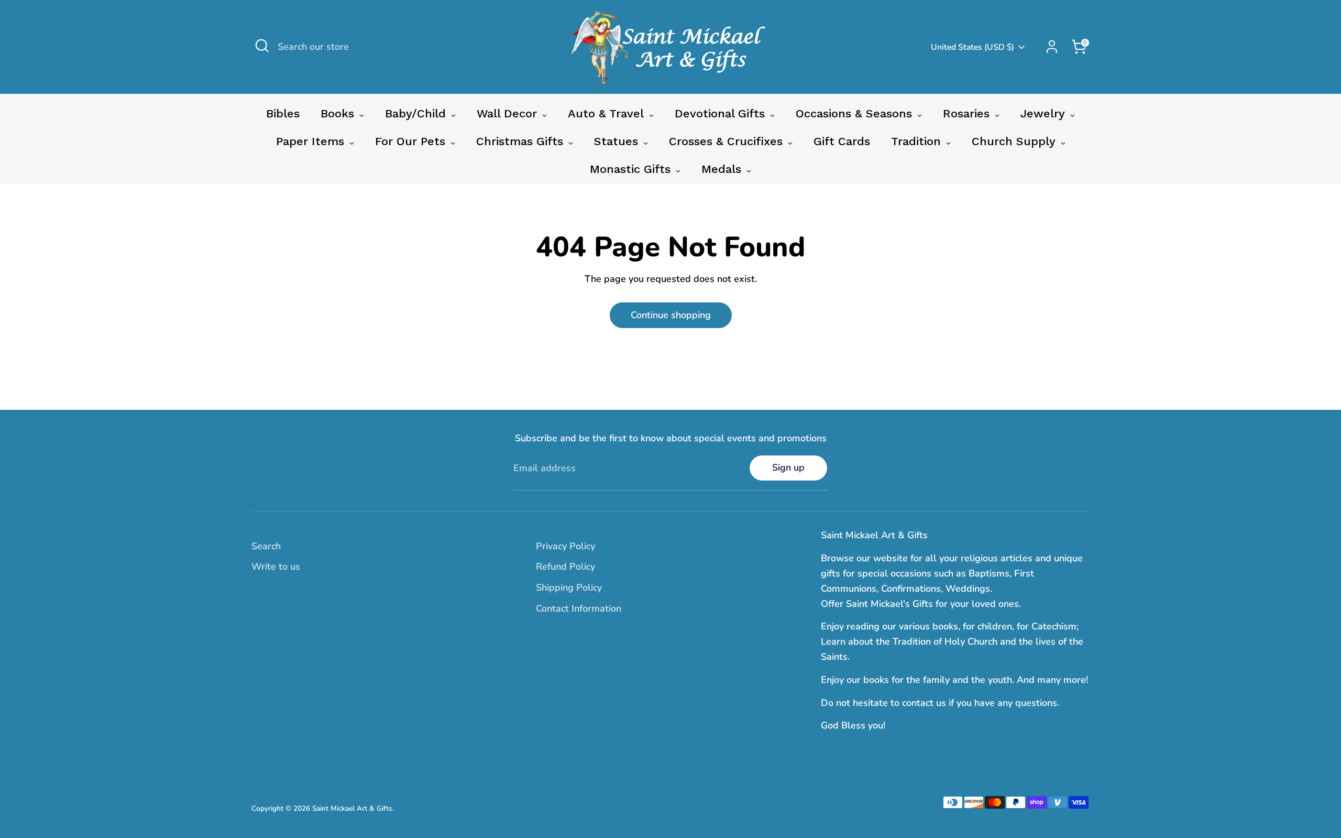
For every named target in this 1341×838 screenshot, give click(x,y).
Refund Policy (565, 566)
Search (266, 546)
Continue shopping (671, 315)
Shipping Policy (569, 587)
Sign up (788, 467)
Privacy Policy (565, 546)
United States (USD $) (972, 47)
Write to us (275, 566)
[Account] (1051, 46)
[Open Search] (261, 45)
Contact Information (578, 608)
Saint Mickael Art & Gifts (352, 808)
